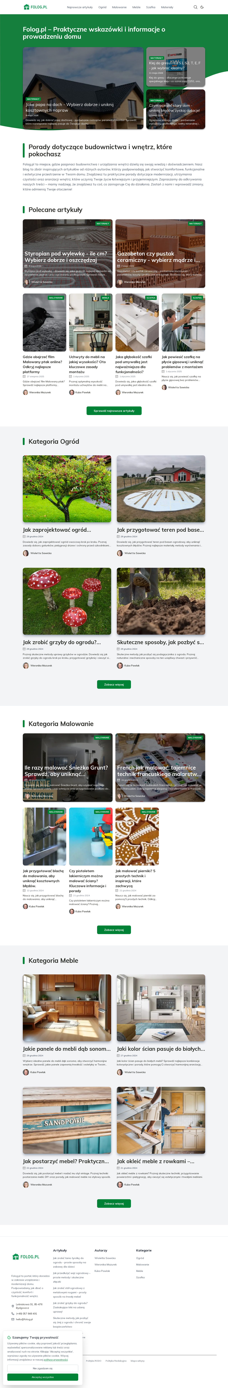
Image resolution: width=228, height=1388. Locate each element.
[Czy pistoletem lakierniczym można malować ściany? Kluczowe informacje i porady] (91, 837)
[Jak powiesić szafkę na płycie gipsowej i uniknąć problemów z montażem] (183, 323)
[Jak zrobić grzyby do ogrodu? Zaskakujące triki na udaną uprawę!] (67, 601)
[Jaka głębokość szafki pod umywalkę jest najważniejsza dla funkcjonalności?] (137, 323)
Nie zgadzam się (43, 1368)
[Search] (195, 7)
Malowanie (119, 7)
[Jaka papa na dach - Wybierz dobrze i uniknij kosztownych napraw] (83, 88)
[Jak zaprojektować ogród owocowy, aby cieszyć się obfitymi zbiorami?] (67, 488)
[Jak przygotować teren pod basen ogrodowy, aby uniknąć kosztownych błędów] (161, 488)
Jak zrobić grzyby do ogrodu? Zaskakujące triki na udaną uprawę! (70, 1307)
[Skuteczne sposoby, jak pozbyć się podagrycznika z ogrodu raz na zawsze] (161, 601)
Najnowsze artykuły (80, 7)
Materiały (167, 7)
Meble (136, 7)
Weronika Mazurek (135, 282)
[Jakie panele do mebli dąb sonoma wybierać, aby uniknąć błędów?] (67, 1007)
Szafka (150, 7)
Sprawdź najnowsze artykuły (114, 411)
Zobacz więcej (114, 684)
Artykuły (60, 1250)
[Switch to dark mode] (202, 7)
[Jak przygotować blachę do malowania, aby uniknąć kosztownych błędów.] (44, 837)
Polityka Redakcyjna (116, 1360)
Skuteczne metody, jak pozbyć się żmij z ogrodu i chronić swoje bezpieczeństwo (72, 1322)
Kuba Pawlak (132, 665)
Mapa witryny (137, 1360)
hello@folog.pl (24, 1319)
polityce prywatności (56, 1359)
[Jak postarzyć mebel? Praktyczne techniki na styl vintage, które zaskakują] (67, 1120)
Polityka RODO (93, 1360)
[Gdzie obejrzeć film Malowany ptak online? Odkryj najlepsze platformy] (44, 323)
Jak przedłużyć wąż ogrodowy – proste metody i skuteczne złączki (71, 1277)
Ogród (102, 7)
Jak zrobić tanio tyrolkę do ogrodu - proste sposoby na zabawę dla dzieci (69, 1262)
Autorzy (101, 1250)
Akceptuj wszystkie (43, 1377)
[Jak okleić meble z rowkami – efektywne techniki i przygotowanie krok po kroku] (161, 1120)
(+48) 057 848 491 (26, 1313)
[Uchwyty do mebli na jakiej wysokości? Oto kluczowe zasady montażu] (91, 323)
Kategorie (144, 1250)
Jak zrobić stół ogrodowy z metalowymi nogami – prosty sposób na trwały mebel (69, 1292)
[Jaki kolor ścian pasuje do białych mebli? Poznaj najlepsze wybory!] (161, 1007)
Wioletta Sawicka (41, 282)
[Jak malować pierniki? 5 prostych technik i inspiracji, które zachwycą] (137, 837)
